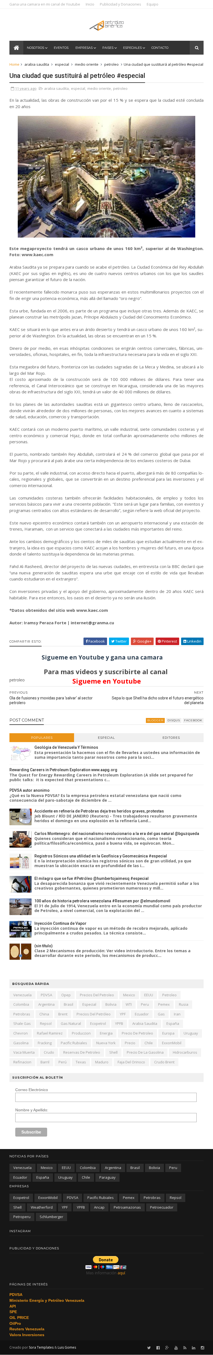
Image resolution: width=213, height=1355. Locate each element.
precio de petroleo (137, 1033)
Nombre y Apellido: (31, 1110)
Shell (113, 1052)
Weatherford (42, 1207)
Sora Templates (41, 1347)
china (44, 1014)
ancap (99, 1207)
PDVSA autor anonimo (29, 790)
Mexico (129, 994)
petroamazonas (127, 1207)
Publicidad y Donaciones (120, 4)
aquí (121, 1272)
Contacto (159, 48)
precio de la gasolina (145, 1052)
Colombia (21, 1004)
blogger (155, 720)
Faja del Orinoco (131, 1061)
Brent (62, 1014)
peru (145, 1004)
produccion (81, 1033)
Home (14, 64)
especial (62, 64)
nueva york (106, 1042)
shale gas (22, 1023)
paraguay (107, 1177)
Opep (66, 994)
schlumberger (51, 1216)
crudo (49, 1052)
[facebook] (158, 1348)
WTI (129, 1004)
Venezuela (22, 994)
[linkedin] (193, 1348)
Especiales (132, 48)
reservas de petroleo (81, 1052)
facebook (193, 720)
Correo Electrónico (31, 1089)
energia (106, 1033)
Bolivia (110, 1004)
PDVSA (46, 994)
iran (177, 1014)
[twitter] (149, 1348)
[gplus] (167, 1348)
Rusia (183, 1004)
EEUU (148, 994)
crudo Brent (164, 1061)
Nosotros (35, 48)
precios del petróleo (94, 1014)
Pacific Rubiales (74, 1042)
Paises (107, 48)
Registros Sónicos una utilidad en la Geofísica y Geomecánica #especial (100, 856)
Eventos (61, 48)
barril (44, 1061)
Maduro (101, 1061)
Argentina (46, 1004)
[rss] (184, 1348)
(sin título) (43, 946)
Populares (42, 738)
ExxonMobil (171, 1042)
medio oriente (86, 64)
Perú (63, 1061)
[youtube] (176, 1348)
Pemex (164, 1004)
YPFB (119, 1023)
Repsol (46, 1023)
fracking (45, 1042)
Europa (168, 1033)
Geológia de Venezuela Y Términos (66, 747)
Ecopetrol (98, 1023)
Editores (171, 738)
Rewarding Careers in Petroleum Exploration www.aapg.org (63, 770)
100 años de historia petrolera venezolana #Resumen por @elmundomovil (102, 901)
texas (81, 1061)
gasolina (21, 1042)
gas (161, 1014)
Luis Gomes (67, 1347)
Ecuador (142, 1014)
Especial (106, 738)
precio (130, 1042)
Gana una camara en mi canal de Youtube (44, 4)
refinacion (22, 1061)
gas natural (71, 1023)
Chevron (20, 1033)
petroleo (111, 64)
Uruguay (191, 1033)
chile (148, 1042)
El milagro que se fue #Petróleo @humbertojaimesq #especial (91, 878)
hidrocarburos (185, 1052)
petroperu (22, 1216)
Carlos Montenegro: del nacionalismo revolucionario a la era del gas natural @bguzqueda (116, 833)
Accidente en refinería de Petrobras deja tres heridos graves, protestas (99, 811)
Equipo (152, 4)
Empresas (84, 48)
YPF (123, 1014)
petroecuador (161, 1207)
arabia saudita (36, 64)
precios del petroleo (97, 994)
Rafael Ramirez (50, 1033)
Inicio (90, 4)
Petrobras (21, 1014)
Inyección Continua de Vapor (60, 923)
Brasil (68, 1004)
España (172, 1023)
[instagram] (202, 1348)
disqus (174, 720)
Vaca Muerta (24, 1052)
